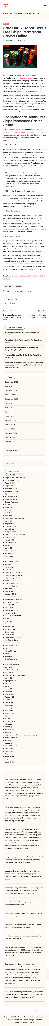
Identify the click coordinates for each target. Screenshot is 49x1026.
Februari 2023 (10, 420)
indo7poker (9, 673)
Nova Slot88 (10, 537)
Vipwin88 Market (11, 491)
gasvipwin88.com (11, 526)
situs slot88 (9, 694)
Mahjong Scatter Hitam (13, 599)
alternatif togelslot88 (13, 665)
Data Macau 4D (11, 543)
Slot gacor (9, 510)
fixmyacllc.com (10, 532)
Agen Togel (9, 494)
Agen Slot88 (10, 716)
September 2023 (11, 399)
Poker (7, 618)
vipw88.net (9, 529)
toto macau (9, 667)
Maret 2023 (9, 416)
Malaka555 (9, 580)
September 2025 (11, 382)
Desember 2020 (11, 446)
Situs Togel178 (10, 721)
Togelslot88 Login (12, 480)
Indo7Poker (9, 591)
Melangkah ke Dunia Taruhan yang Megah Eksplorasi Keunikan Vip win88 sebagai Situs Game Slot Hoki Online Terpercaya (24, 364)
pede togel (9, 888)
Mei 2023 (8, 408)
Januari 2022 (10, 429)
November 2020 (11, 450)
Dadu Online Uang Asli (13, 637)
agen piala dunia (11, 681)
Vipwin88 (8, 516)
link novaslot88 (11, 643)
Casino (6, 23)
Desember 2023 (11, 390)
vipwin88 (8, 521)
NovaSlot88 (9, 540)
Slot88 (7, 505)
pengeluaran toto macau (14, 972)
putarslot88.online (12, 602)
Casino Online (8, 286)
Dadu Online (9, 632)
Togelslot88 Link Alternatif (15, 478)
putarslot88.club (11, 594)
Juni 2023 (8, 403)
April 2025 (9, 386)
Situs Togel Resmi (11, 497)
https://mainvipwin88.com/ (15, 518)
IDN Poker (8, 507)
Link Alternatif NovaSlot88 (15, 534)
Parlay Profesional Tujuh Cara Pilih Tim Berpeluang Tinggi (23, 341)
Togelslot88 (9, 483)
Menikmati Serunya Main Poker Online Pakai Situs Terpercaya (23, 356)
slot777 (7, 654)
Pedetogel (9, 556)
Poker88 (8, 785)
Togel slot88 (10, 486)
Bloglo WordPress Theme (24, 1022)
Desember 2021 (11, 433)
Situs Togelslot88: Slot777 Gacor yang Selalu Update (22, 334)
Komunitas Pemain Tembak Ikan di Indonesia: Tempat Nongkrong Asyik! (21, 349)
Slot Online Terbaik (12, 562)
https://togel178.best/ (13, 575)
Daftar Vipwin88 (11, 502)
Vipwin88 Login (11, 488)
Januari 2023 (10, 425)
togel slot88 (9, 762)
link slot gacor (10, 683)
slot (6, 662)
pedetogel (9, 705)
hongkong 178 (10, 567)
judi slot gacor (22, 807)
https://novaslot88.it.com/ (15, 675)
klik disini (8, 564)
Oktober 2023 (10, 395)
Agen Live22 (32, 832)
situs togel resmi (11, 551)
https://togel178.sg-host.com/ (16, 578)
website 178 (9, 570)
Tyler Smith (11, 299)
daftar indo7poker (12, 583)
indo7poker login (11, 645)
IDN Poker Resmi (11, 499)
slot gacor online (11, 738)
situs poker (9, 589)
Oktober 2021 (10, 437)
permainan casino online (25, 78)
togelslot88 (9, 524)
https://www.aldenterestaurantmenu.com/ (21, 735)
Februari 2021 (10, 442)
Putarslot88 (9, 697)
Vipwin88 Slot (10, 651)
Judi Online (19, 286)
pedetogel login (11, 871)
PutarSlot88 (9, 605)
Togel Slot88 (10, 475)
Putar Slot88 (10, 597)
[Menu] (45, 5)
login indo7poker (11, 586)
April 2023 (9, 412)
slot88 (7, 559)
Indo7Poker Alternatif (13, 616)
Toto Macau (9, 463)
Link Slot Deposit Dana (13, 670)
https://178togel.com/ (13, 572)
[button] (10, 303)
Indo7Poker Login (11, 610)
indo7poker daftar (12, 640)
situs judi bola (10, 713)
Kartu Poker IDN (11, 613)
